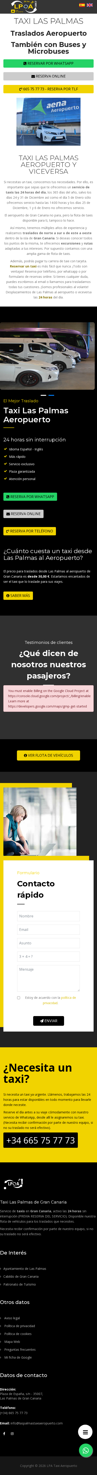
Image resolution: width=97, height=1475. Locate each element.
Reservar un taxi (23, 266)
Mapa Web (11, 1341)
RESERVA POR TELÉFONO (31, 531)
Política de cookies (17, 1334)
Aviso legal (11, 1318)
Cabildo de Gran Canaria (21, 1276)
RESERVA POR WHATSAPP (31, 496)
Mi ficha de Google (17, 1357)
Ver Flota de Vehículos (50, 755)
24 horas (45, 297)
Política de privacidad (19, 1326)
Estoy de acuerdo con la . (50, 1000)
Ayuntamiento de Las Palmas (24, 1268)
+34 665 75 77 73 (40, 1140)
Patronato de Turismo (19, 1284)
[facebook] (4, 1433)
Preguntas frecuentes (19, 1349)
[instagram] (12, 1433)
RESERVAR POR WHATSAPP (50, 63)
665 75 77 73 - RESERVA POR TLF (50, 89)
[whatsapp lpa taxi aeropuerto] (85, 1450)
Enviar (50, 1020)
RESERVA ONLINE (50, 76)
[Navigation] (85, 1432)
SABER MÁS (19, 595)
